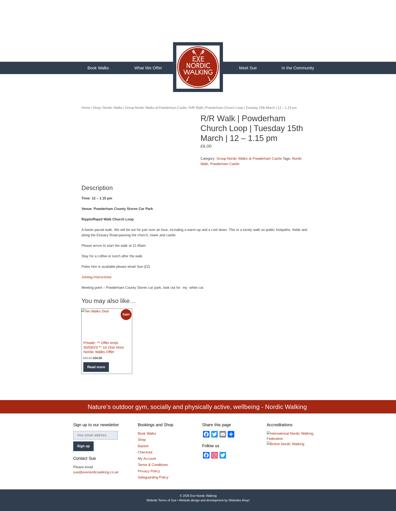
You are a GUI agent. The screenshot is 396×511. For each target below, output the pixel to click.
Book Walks (98, 68)
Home (198, 68)
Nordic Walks (113, 107)
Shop (97, 107)
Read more (96, 367)
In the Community (298, 68)
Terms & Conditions (153, 465)
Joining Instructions (96, 277)
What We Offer (148, 68)
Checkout (145, 452)
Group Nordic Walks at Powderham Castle (156, 107)
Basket (143, 446)
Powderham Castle (224, 164)
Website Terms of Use (161, 500)
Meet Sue (248, 68)
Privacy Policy (149, 471)
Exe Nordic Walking (203, 495)
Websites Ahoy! (239, 500)
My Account (147, 459)
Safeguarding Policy (153, 477)
